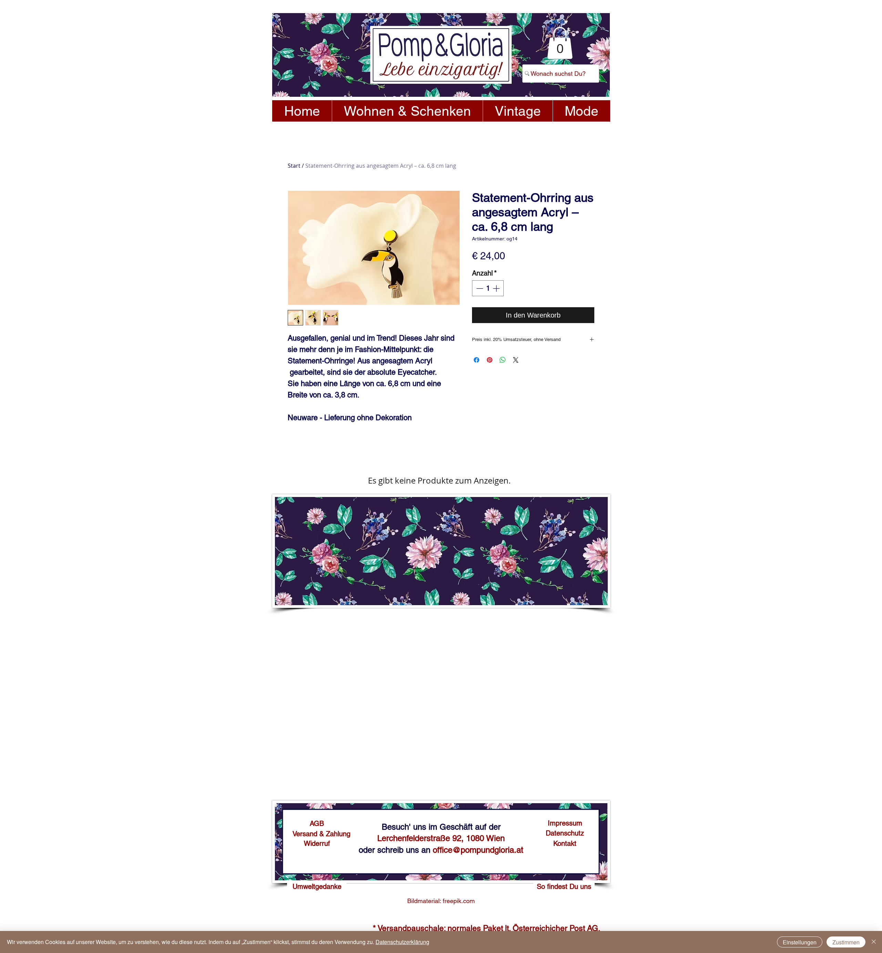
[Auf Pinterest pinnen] (489, 360)
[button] (559, 43)
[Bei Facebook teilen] (476, 360)
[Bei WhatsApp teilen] (503, 360)
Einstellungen (800, 942)
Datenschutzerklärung (402, 942)
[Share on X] (516, 360)
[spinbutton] (488, 288)
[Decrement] (479, 288)
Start (294, 165)
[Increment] (497, 288)
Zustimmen (846, 942)
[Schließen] (874, 941)
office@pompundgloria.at (478, 849)
